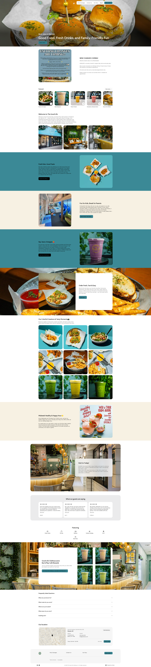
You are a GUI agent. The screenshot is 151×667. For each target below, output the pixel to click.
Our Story (96, 2)
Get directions (106, 630)
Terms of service (53, 659)
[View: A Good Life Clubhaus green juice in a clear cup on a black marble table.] (51, 387)
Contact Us (89, 2)
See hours (100, 641)
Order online (107, 641)
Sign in (101, 2)
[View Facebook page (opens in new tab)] (37, 665)
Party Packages (81, 2)
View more (42, 512)
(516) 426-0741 (83, 635)
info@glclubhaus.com (84, 636)
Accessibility (60, 659)
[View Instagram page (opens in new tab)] (39, 665)
